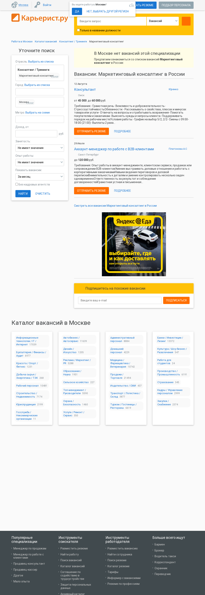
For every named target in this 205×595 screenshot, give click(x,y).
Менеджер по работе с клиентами (28, 556)
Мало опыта (21, 581)
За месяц (24, 176)
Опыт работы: (24, 155)
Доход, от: (22, 127)
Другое (18, 575)
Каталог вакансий (72, 566)
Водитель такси (165, 556)
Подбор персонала (176, 5)
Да (77, 11)
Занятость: (23, 141)
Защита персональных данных (75, 586)
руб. (61, 133)
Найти (23, 193)
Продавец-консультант (29, 563)
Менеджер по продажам (29, 548)
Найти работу (69, 554)
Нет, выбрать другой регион (108, 11)
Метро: (20, 112)
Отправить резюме (91, 131)
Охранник (161, 568)
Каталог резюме (119, 566)
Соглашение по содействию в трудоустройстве (72, 575)
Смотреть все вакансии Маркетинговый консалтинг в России (115, 205)
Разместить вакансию (123, 548)
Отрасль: (21, 61)
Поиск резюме (117, 560)
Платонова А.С (178, 148)
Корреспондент (165, 562)
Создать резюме (141, 5)
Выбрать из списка (41, 61)
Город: (19, 85)
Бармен (160, 544)
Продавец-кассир (25, 569)
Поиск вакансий (71, 560)
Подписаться (176, 300)
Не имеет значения (30, 147)
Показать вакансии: (28, 170)
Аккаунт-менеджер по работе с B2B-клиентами (114, 149)
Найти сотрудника (120, 554)
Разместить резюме (74, 548)
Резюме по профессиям (124, 583)
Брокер (159, 550)
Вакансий (155, 21)
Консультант (85, 89)
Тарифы (113, 572)
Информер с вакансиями (124, 578)
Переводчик (163, 574)
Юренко (173, 89)
